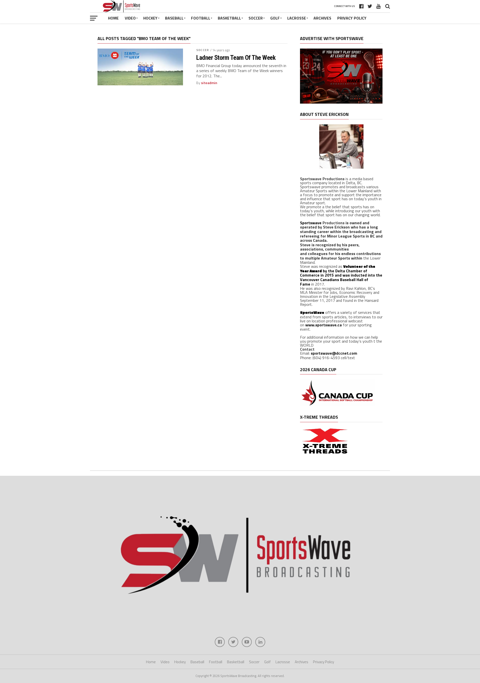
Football (200, 18)
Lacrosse (296, 18)
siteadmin (209, 83)
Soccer (255, 18)
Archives (322, 18)
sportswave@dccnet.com (334, 353)
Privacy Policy (351, 18)
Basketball (229, 18)
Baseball (174, 18)
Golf (275, 18)
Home (113, 18)
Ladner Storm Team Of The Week (236, 57)
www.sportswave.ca (323, 325)
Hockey (150, 18)
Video (130, 18)
